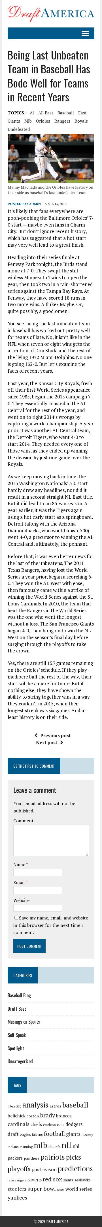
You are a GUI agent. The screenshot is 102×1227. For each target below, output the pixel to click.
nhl (76, 1146)
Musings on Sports (24, 1021)
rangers (62, 121)
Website (21, 900)
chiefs (36, 1124)
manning (26, 1147)
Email (19, 882)
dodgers (73, 1124)
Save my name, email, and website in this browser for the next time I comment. (50, 925)
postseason (44, 1169)
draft (13, 1134)
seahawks (83, 1180)
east (82, 113)
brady (47, 1115)
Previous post (55, 735)
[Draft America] (51, 14)
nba (51, 1146)
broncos (64, 1116)
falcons (37, 1134)
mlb (28, 121)
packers (15, 1158)
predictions (75, 1168)
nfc (58, 1147)
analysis (35, 1104)
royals (81, 121)
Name (19, 864)
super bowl (41, 1188)
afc (18, 1106)
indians (13, 1146)
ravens (34, 1179)
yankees (17, 1197)
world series (78, 1189)
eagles (25, 1134)
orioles (43, 121)
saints (68, 1180)
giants (14, 121)
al (32, 113)
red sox (52, 1179)
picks (73, 1157)
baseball (66, 113)
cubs (60, 1124)
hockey (87, 1134)
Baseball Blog (19, 995)
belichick (17, 1116)
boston (33, 1116)
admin (35, 204)
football (54, 1133)
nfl (66, 1144)
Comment (23, 821)
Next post (46, 742)
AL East (45, 113)
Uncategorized (20, 1061)
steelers (17, 1189)
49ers (11, 1106)
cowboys (49, 1125)
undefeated (19, 129)
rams (11, 1180)
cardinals (18, 1124)
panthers (31, 1158)
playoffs (19, 1168)
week (60, 1189)
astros (55, 1106)
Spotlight (16, 1048)
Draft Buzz (17, 1008)
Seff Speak (17, 1035)
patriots (53, 1157)
